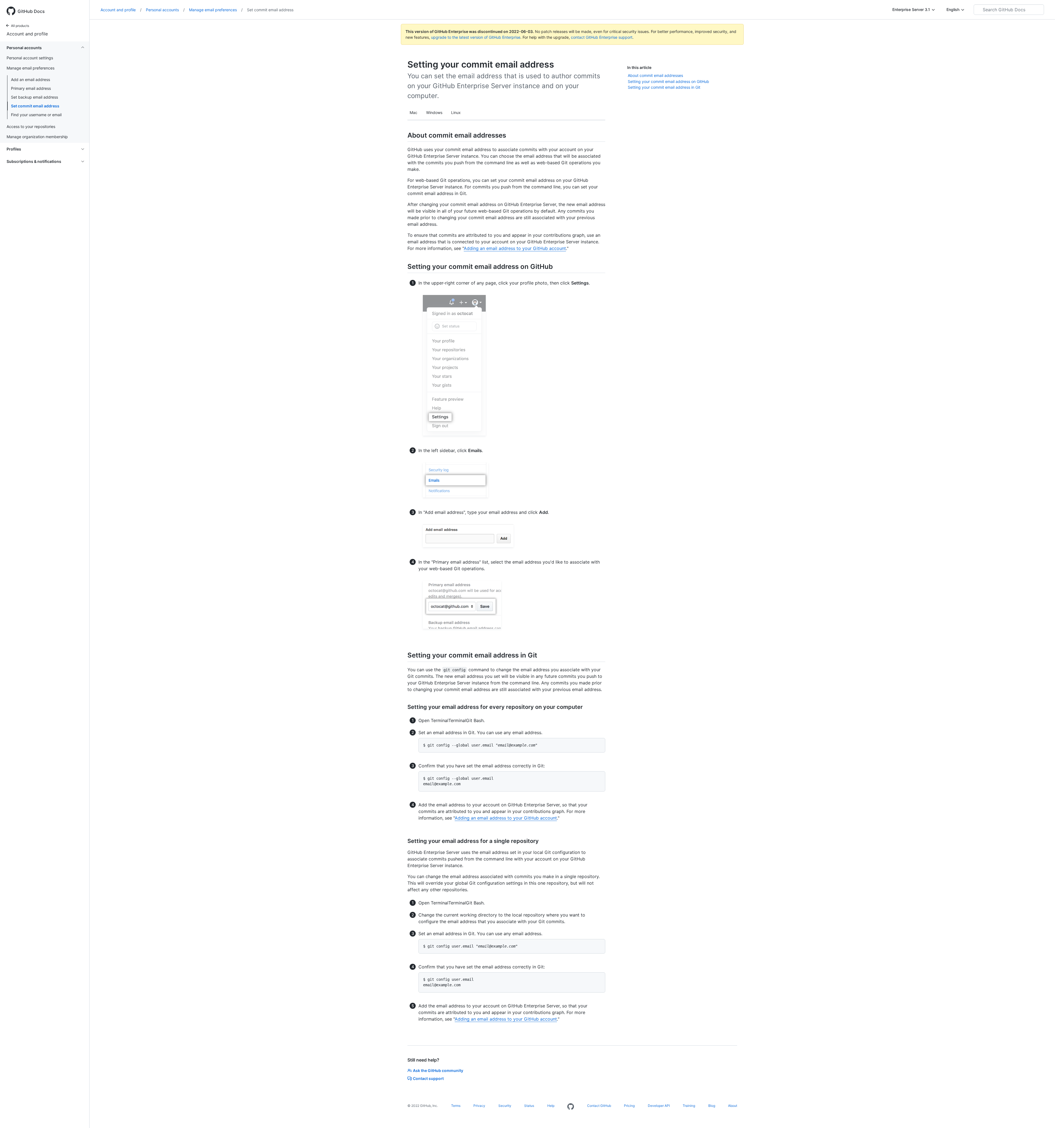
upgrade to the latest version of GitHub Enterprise (475, 37)
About (732, 1106)
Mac (413, 112)
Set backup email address (34, 97)
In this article (639, 67)
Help (550, 1106)
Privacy (479, 1106)
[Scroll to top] (1042, 1115)
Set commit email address (35, 106)
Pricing (629, 1106)
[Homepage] (570, 1106)
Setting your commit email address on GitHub (668, 81)
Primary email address (31, 88)
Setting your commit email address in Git (664, 87)
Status (529, 1106)
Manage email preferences (216, 9)
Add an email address (30, 79)
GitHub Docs (31, 11)
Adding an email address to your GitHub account (515, 248)
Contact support (428, 1078)
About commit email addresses (655, 75)
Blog (711, 1106)
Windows (434, 112)
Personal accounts (165, 9)
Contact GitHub (599, 1106)
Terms (455, 1106)
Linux (456, 112)
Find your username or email (36, 114)
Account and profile (27, 34)
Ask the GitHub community (438, 1070)
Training (689, 1106)
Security (504, 1106)
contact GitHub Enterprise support (601, 37)
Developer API (659, 1106)
